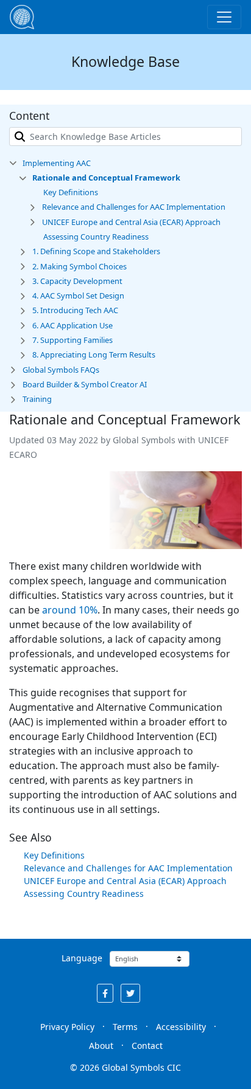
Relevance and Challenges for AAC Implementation (128, 868)
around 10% (69, 610)
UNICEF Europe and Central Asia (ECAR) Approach (125, 881)
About (101, 1045)
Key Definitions (54, 855)
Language (82, 958)
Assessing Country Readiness (84, 893)
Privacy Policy (67, 1026)
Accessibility (181, 1026)
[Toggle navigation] (224, 17)
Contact (147, 1045)
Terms (125, 1026)
